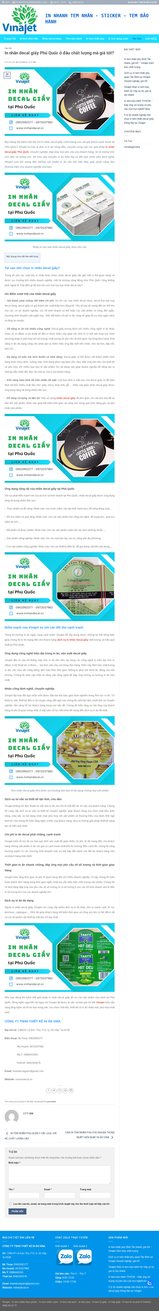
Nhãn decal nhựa (51, 38)
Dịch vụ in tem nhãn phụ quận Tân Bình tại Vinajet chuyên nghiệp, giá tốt (137, 76)
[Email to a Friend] (59, 1090)
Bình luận (14, 1162)
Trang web (85, 1189)
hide (36, 256)
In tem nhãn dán (29, 38)
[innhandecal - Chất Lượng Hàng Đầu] (21, 19)
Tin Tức (136, 38)
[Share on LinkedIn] (71, 1090)
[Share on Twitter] (54, 1090)
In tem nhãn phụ (95, 38)
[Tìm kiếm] (155, 38)
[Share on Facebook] (48, 1090)
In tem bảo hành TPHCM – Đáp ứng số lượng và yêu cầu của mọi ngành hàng (138, 104)
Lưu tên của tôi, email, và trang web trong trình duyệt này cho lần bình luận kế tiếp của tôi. (61, 1204)
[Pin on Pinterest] (65, 1090)
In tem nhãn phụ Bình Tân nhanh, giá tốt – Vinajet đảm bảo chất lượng (139, 63)
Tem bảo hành (74, 38)
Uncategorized (132, 146)
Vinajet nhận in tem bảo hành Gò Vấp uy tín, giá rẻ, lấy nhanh (137, 90)
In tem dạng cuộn (118, 38)
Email (48, 1189)
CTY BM (32, 62)
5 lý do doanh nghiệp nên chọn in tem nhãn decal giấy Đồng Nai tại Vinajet (139, 118)
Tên (11, 1189)
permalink (51, 1101)
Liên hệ (149, 38)
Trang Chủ (10, 38)
